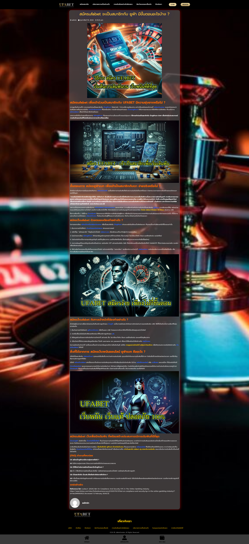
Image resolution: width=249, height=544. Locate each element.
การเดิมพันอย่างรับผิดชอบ (123, 4)
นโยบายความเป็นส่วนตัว (101, 4)
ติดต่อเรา (158, 4)
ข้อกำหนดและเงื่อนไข (143, 4)
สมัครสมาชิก (84, 4)
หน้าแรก (86, 542)
